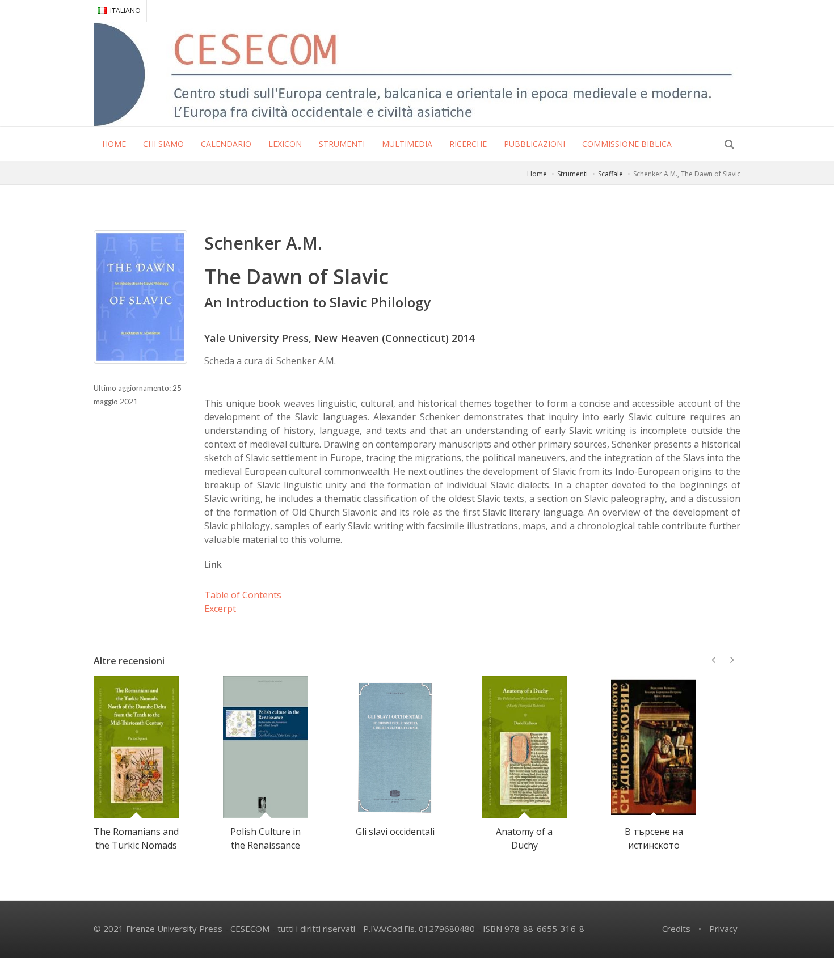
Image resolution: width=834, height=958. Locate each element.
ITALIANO (125, 10)
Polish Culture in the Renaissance (265, 838)
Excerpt (220, 608)
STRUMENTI (342, 143)
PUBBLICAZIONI (534, 143)
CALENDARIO (226, 143)
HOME (114, 143)
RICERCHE (468, 143)
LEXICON (285, 143)
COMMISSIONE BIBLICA (627, 143)
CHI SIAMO (163, 143)
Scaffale (610, 174)
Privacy (723, 928)
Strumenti (572, 174)
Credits (676, 928)
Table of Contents (242, 595)
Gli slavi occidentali (395, 831)
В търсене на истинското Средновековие (653, 845)
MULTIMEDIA (407, 143)
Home (537, 174)
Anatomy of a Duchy (524, 838)
